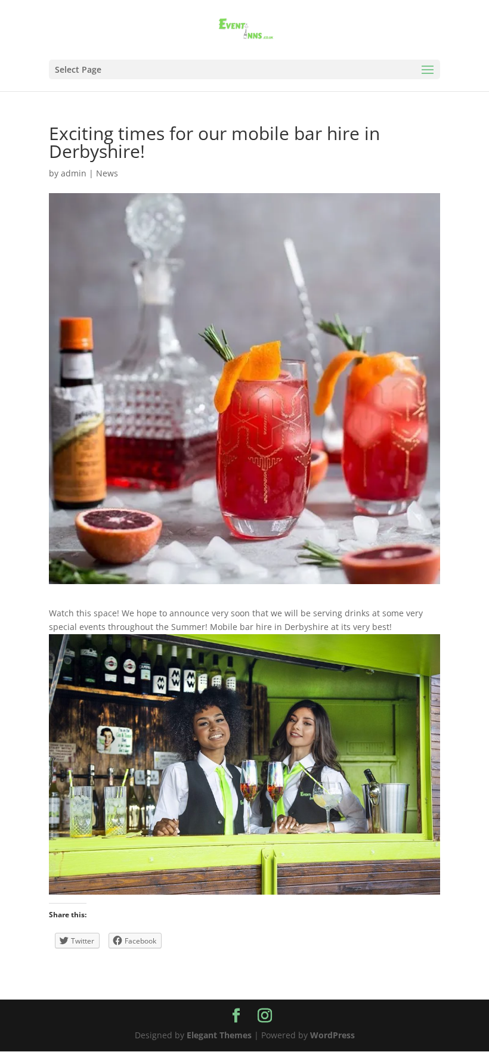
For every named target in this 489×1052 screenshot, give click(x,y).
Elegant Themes (219, 1035)
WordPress (332, 1035)
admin (73, 173)
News (107, 173)
